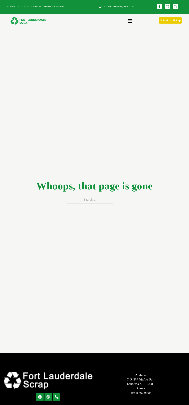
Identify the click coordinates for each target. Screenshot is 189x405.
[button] (129, 21)
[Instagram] (167, 6)
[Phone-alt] (56, 397)
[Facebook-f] (159, 6)
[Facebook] (40, 397)
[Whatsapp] (175, 6)
